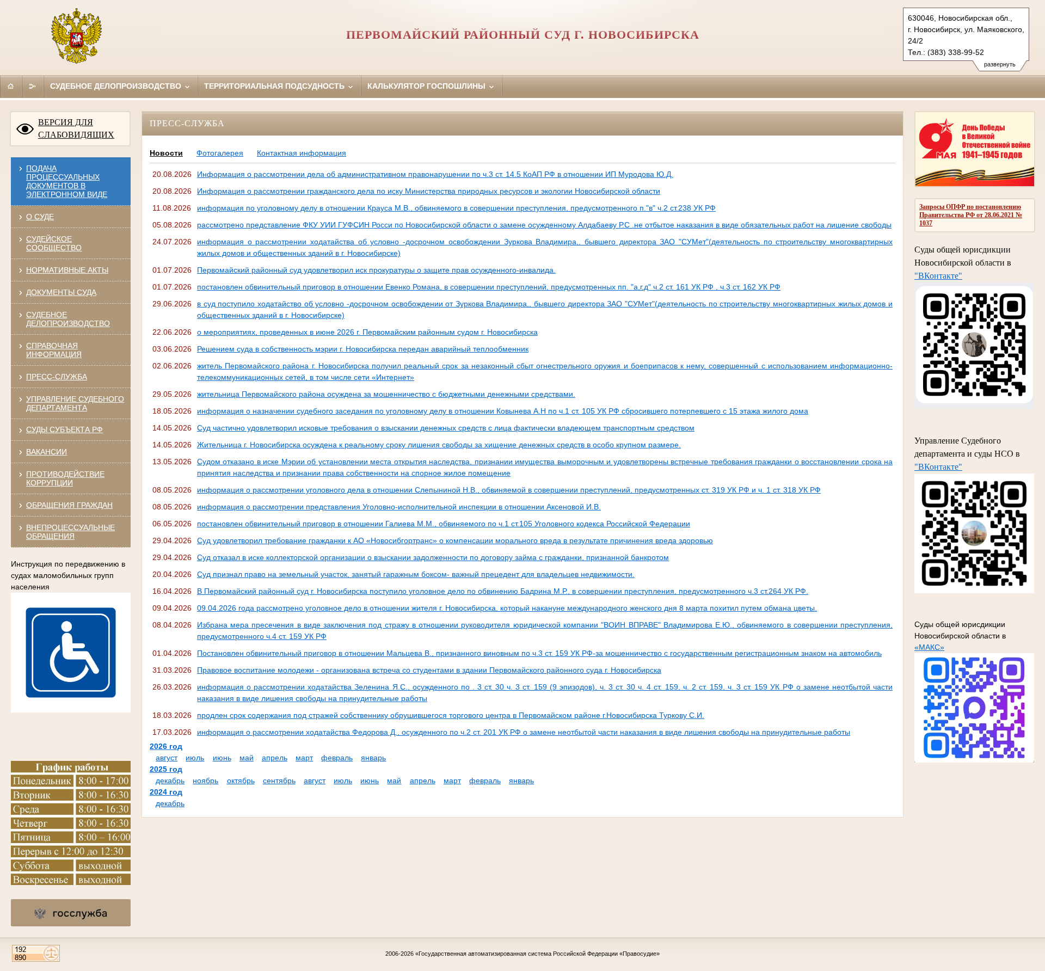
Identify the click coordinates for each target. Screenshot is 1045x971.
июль (195, 757)
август (166, 757)
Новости (166, 153)
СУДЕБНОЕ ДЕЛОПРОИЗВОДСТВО (68, 319)
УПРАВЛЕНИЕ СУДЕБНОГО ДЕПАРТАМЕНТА (75, 403)
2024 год (166, 792)
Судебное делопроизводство (116, 86)
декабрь (170, 780)
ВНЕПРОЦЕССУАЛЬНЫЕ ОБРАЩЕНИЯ (70, 531)
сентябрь (279, 780)
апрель (274, 757)
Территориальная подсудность (275, 86)
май (246, 757)
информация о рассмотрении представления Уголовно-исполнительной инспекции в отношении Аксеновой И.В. (399, 506)
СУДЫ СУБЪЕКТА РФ (64, 429)
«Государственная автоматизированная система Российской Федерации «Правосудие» (537, 953)
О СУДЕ (40, 216)
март (304, 757)
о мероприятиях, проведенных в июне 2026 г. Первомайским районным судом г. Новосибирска (367, 332)
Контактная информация (301, 153)
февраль (337, 757)
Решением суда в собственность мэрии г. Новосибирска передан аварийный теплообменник (362, 349)
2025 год (166, 769)
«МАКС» (929, 647)
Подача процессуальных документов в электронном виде (66, 181)
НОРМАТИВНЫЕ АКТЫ (67, 270)
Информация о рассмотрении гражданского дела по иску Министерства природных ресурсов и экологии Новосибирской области (428, 191)
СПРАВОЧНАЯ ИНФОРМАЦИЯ (54, 350)
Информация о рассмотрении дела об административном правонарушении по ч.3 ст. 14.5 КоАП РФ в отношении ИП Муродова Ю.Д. (435, 174)
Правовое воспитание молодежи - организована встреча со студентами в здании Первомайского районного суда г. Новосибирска (429, 670)
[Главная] (11, 86)
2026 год (166, 746)
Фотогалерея (219, 153)
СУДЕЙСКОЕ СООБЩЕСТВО (54, 243)
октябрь (241, 780)
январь (373, 757)
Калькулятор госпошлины (427, 86)
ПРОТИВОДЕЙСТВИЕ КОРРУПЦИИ (65, 478)
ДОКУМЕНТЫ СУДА (61, 292)
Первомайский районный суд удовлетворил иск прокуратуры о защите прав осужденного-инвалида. (376, 270)
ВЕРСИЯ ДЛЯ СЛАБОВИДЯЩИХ (76, 128)
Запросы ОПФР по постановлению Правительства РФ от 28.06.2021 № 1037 (970, 215)
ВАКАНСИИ (46, 451)
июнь (222, 757)
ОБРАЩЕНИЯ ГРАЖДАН (69, 505)
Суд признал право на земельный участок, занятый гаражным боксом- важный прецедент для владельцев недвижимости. (416, 574)
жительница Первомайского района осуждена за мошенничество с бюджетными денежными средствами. (386, 394)
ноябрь (205, 780)
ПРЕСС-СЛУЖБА (56, 376)
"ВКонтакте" (938, 275)
